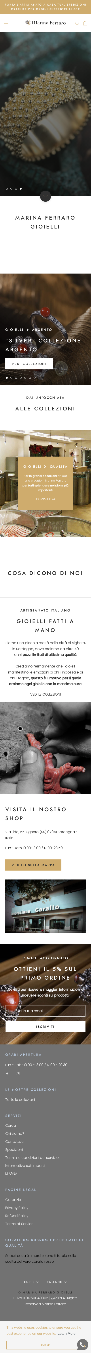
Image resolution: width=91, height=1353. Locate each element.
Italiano (54, 1282)
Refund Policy (16, 1215)
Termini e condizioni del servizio (32, 1157)
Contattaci (14, 1141)
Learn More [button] (67, 1333)
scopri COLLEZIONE (32, 175)
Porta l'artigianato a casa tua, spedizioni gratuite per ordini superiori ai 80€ (45, 7)
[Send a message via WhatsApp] (83, 1345)
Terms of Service (19, 1223)
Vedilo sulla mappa (33, 865)
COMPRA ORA (45, 499)
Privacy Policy (16, 1207)
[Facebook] (7, 1073)
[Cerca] (77, 23)
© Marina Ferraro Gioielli (45, 1292)
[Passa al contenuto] (45, 196)
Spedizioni (14, 1149)
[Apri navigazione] (6, 23)
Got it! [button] (45, 1345)
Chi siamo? (14, 1133)
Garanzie (13, 1199)
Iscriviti (45, 1026)
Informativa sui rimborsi (25, 1165)
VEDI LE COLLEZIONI (45, 694)
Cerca (10, 1125)
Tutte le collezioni (20, 1099)
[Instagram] (17, 1073)
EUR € (29, 1282)
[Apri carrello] (85, 23)
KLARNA (11, 1173)
